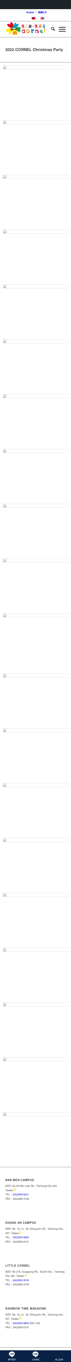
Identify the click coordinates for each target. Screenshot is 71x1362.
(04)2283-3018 (21, 1280)
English (30, 12)
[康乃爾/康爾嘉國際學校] (29, 29)
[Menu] (60, 29)
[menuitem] (30, 12)
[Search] (51, 29)
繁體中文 (42, 12)
